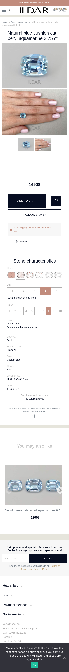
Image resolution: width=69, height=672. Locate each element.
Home (4, 22)
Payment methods (15, 604)
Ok (34, 665)
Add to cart (26, 200)
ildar (6, 595)
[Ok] (64, 658)
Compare (23, 241)
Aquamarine (24, 22)
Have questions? (34, 214)
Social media (12, 614)
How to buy (10, 585)
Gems (13, 22)
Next (60, 490)
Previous (9, 490)
